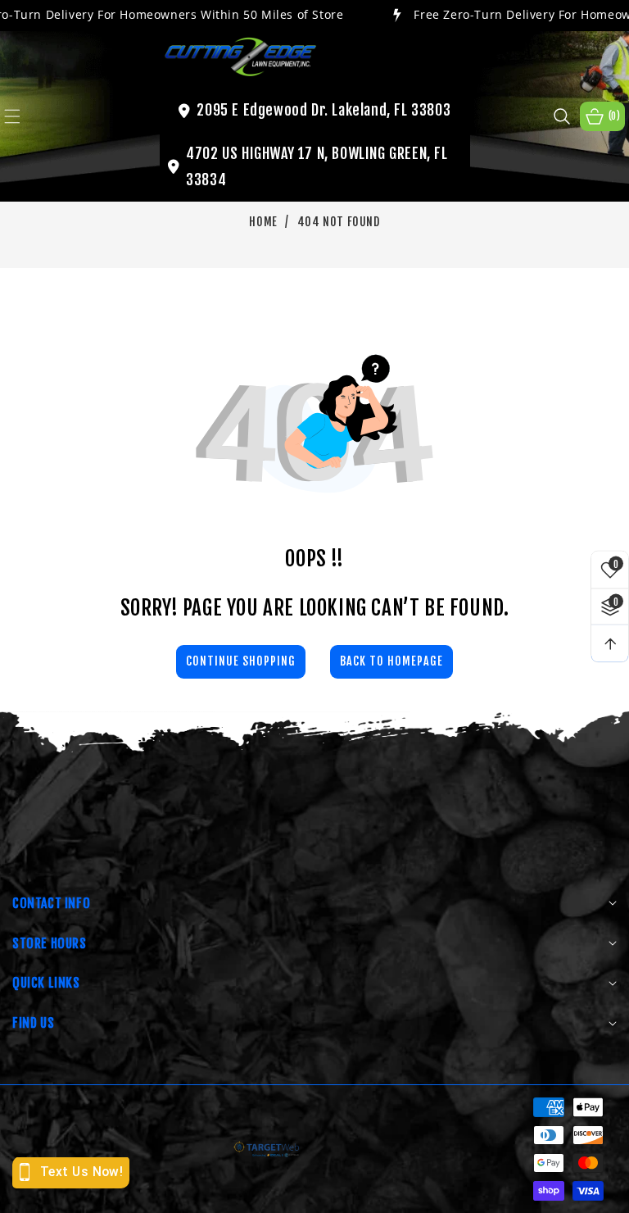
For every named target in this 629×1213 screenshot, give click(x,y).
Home (263, 222)
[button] (22, 116)
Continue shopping (241, 661)
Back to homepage (391, 661)
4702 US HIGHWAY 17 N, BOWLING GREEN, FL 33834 (316, 166)
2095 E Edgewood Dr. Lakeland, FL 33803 (323, 110)
